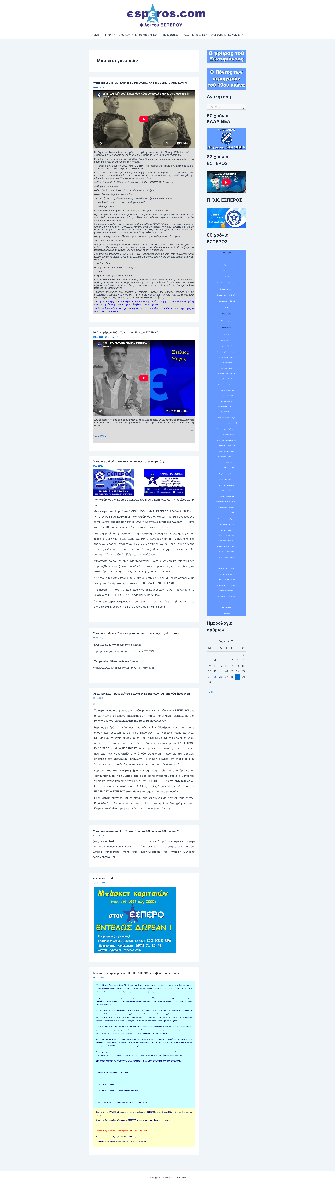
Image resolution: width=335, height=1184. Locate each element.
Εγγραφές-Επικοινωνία (225, 34)
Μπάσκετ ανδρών (146, 34)
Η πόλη (108, 34)
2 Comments (110, 337)
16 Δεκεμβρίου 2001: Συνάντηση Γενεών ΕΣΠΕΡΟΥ (125, 332)
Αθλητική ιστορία (194, 34)
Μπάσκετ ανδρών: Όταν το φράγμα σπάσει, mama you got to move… (137, 633)
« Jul (210, 691)
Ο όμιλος (124, 34)
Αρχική (97, 34)
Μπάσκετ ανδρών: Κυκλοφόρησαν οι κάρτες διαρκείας (128, 461)
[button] (114, 35)
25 (215, 676)
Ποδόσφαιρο (170, 34)
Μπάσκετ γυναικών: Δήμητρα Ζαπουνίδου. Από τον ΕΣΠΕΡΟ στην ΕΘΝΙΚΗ (140, 82)
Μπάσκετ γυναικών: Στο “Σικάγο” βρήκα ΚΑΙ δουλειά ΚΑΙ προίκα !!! (136, 831)
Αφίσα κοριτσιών (104, 878)
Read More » (101, 435)
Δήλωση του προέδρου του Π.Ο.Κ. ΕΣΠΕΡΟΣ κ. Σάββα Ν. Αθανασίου (136, 973)
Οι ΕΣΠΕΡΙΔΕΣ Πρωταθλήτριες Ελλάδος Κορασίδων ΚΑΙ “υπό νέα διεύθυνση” (142, 693)
